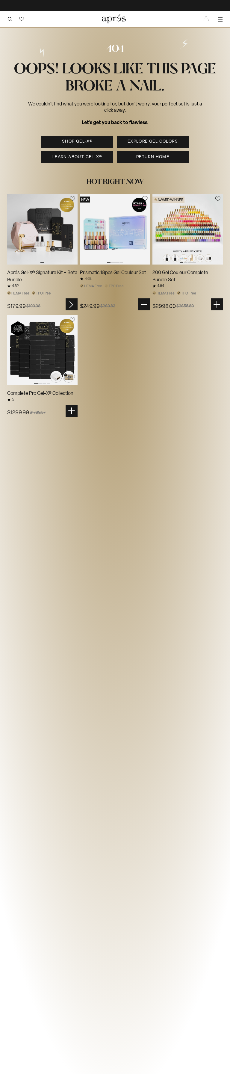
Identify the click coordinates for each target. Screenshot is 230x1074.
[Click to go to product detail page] (42, 229)
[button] (21, 18)
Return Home (152, 157)
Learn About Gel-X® (77, 157)
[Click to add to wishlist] (72, 199)
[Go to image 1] (42, 229)
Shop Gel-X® (77, 141)
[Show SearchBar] (9, 18)
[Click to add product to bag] (144, 304)
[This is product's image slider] (42, 229)
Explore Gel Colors (153, 141)
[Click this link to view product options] (72, 304)
